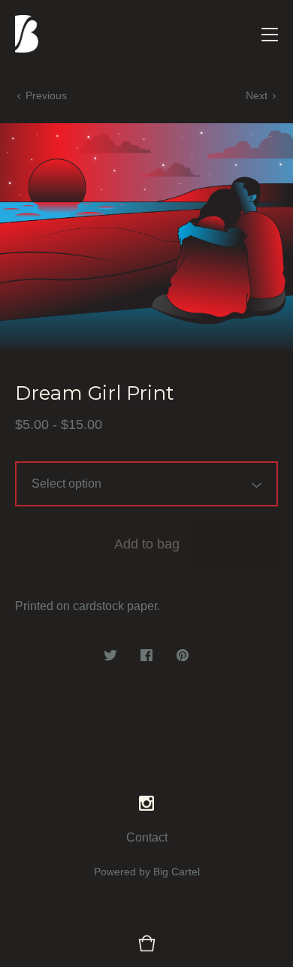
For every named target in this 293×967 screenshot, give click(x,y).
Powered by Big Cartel (147, 872)
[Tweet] (110, 656)
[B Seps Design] (26, 34)
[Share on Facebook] (146, 656)
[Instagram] (146, 804)
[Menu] (269, 34)
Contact (147, 837)
